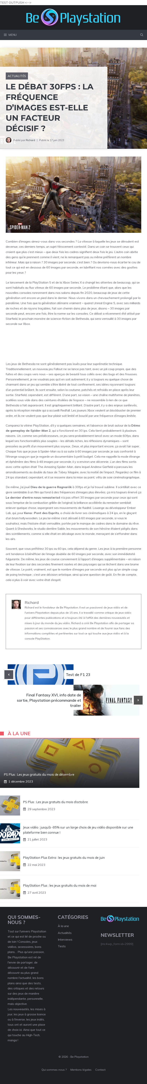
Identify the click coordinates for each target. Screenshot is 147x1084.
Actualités (17, 76)
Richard (30, 140)
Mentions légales (80, 1069)
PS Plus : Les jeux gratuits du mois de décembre (39, 774)
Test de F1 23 (78, 674)
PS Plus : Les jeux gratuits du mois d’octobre (55, 802)
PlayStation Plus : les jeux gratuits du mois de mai (59, 885)
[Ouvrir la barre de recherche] (141, 35)
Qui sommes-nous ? (54, 1069)
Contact (100, 1069)
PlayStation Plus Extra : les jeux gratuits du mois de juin (64, 858)
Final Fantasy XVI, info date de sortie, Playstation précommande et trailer (49, 700)
